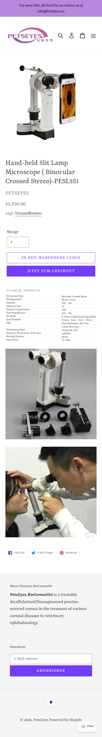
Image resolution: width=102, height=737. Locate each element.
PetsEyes (40, 720)
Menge (13, 232)
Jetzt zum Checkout (51, 271)
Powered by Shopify (65, 720)
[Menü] (93, 35)
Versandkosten (28, 213)
